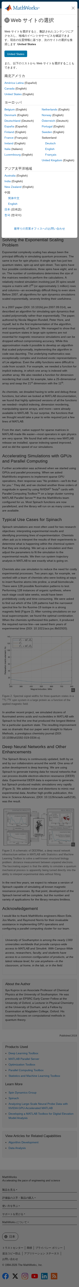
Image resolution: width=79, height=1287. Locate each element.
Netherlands (49, 109)
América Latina (14, 82)
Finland (9, 132)
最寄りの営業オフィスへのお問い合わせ (39, 228)
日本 (7, 209)
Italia (7, 149)
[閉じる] (73, 8)
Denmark (10, 115)
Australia (10, 175)
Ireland (8, 143)
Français (50, 154)
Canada (9, 88)
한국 (7, 215)
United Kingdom (52, 160)
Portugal (47, 126)
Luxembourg (12, 154)
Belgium (9, 109)
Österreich (48, 120)
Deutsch (50, 143)
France (9, 137)
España (9, 126)
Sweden (47, 132)
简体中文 (13, 198)
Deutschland (12, 120)
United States (13, 94)
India (7, 181)
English (49, 149)
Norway (46, 115)
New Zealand (12, 186)
